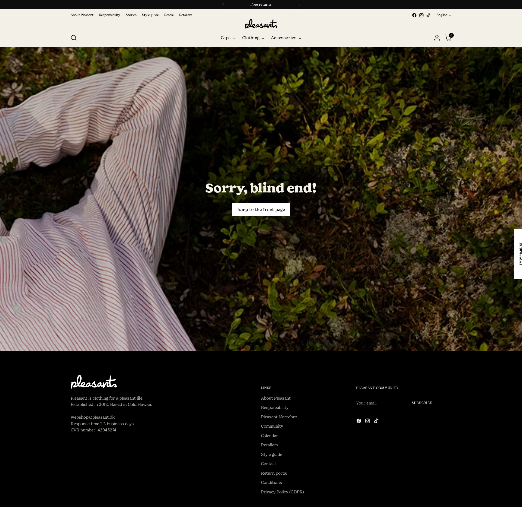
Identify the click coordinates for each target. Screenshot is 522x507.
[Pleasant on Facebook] (414, 15)
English (442, 15)
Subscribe (422, 403)
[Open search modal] (73, 37)
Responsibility (274, 407)
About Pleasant (276, 398)
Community (272, 426)
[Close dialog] (515, 187)
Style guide (271, 454)
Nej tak (451, 315)
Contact (268, 463)
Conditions (271, 482)
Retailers (269, 444)
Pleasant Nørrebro (279, 416)
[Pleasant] (261, 24)
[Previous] (223, 4)
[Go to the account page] (436, 37)
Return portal (274, 473)
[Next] (299, 4)
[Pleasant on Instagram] (421, 15)
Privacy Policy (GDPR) (282, 491)
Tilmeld (451, 289)
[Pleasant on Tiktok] (428, 15)
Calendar (269, 435)
